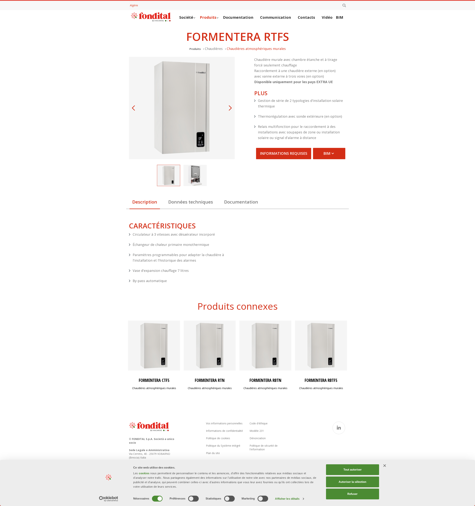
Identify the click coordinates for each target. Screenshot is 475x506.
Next (230, 108)
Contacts (306, 17)
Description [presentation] (144, 202)
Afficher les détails (287, 498)
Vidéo (327, 17)
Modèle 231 (257, 431)
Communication (275, 17)
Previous (133, 108)
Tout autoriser (352, 469)
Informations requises (283, 153)
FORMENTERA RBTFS (321, 380)
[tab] (145, 203)
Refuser (352, 493)
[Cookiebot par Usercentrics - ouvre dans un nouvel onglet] (108, 499)
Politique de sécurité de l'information (264, 447)
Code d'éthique (259, 423)
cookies (144, 473)
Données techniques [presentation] (190, 202)
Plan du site (213, 453)
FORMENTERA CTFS (154, 380)
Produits (208, 17)
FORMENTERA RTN (210, 380)
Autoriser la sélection (352, 481)
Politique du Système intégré (223, 445)
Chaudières (214, 48)
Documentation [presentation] (241, 202)
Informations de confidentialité (224, 431)
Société (186, 17)
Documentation (238, 17)
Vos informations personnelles (224, 423)
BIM (339, 17)
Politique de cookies (218, 438)
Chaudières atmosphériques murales (256, 48)
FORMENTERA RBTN (265, 380)
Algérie (134, 5)
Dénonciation (258, 438)
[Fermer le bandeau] (384, 465)
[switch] (193, 499)
